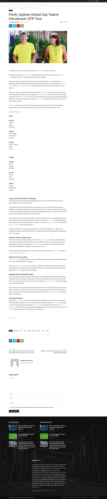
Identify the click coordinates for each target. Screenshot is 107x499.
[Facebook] (88, 1)
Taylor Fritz (50, 220)
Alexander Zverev (49, 281)
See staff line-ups (14, 112)
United (47, 330)
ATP (21, 330)
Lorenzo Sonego (54, 292)
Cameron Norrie (13, 224)
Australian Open (43, 94)
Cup (25, 330)
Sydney (38, 330)
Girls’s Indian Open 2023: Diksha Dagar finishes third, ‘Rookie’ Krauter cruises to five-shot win (21, 351)
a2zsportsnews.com (14, 22)
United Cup (39, 70)
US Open (23, 96)
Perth (34, 330)
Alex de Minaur (52, 222)
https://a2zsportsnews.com (26, 362)
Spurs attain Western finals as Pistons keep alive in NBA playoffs (26, 427)
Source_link (12, 318)
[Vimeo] (95, 1)
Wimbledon (12, 105)
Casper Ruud (19, 300)
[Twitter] (93, 1)
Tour (43, 330)
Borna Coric (37, 305)
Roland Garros (36, 244)
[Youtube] (97, 1)
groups (29, 330)
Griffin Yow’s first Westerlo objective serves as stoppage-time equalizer (54, 351)
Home (10, 8)
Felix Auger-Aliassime (23, 86)
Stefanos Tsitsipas (14, 259)
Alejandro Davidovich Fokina (17, 253)
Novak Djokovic (27, 75)
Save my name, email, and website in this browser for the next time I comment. (32, 407)
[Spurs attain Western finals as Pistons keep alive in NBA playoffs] (13, 428)
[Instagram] (90, 1)
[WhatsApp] (22, 25)
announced (16, 330)
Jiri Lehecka (40, 99)
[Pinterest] (18, 25)
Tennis (14, 8)
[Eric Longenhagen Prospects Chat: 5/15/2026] (13, 436)
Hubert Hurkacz (44, 240)
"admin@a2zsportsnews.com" (47, 490)
